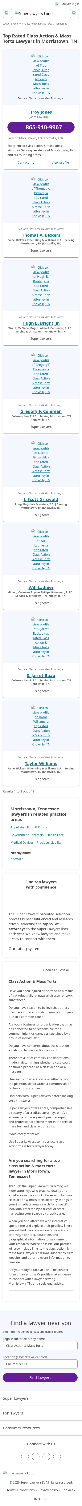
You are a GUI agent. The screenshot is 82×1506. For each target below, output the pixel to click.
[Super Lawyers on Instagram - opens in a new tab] (35, 1456)
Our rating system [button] (25, 948)
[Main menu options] (7, 13)
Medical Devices (22, 842)
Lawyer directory (12, 23)
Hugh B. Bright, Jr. (41, 323)
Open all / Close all (56, 970)
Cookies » (69, 1490)
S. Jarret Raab (41, 675)
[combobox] (40, 1345)
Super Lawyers (16, 1398)
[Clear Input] (73, 1345)
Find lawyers (40, 1377)
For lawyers (13, 1413)
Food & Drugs (37, 827)
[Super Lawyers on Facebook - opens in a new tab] (25, 1456)
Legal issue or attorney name (24, 1339)
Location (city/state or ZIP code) (25, 1357)
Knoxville (16, 859)
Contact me (26, 162)
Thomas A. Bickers (41, 235)
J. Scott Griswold (41, 499)
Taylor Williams (41, 763)
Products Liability (49, 842)
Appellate (17, 827)
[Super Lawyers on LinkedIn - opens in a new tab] (57, 1456)
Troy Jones (41, 112)
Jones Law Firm (39, 117)
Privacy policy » (49, 1490)
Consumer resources (21, 1427)
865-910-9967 (44, 127)
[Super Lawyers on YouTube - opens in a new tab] (46, 1456)
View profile (60, 162)
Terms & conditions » (22, 1490)
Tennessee (61, 23)
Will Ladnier (41, 587)
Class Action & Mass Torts (38, 23)
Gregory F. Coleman (41, 411)
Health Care (55, 835)
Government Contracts (27, 835)
